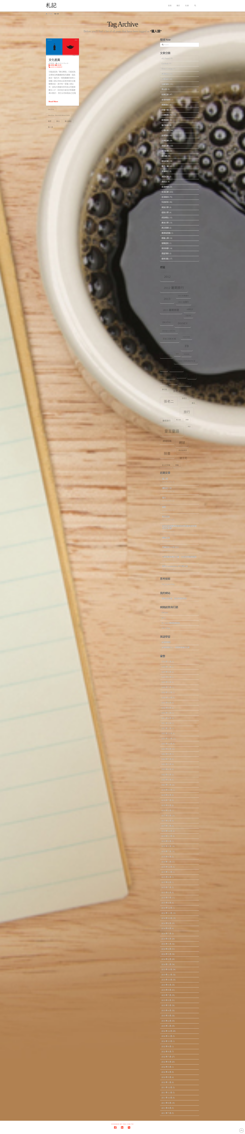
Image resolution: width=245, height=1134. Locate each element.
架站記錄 (165, 161)
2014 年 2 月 (166, 959)
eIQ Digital (166, 58)
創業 (164, 383)
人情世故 (165, 79)
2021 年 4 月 (166, 718)
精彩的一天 (167, 488)
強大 (164, 498)
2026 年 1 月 (166, 667)
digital (51, 109)
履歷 (49, 121)
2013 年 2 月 (166, 1021)
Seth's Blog (166, 628)
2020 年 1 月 (166, 785)
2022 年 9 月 (166, 703)
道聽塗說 (165, 243)
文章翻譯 (165, 140)
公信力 (181, 375)
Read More (53, 101)
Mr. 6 (164, 618)
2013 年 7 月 (166, 995)
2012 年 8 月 (166, 1051)
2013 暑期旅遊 (171, 310)
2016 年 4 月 (166, 856)
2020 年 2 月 (166, 780)
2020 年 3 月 (166, 774)
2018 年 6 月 (166, 805)
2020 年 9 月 (166, 749)
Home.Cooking (167, 69)
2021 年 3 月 (166, 723)
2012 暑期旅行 (174, 288)
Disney (183, 323)
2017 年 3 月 (166, 815)
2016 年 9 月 (166, 841)
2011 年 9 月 (166, 1103)
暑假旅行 (166, 421)
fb (187, 346)
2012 (167, 277)
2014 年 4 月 (166, 949)
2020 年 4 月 (166, 769)
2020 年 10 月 (167, 744)
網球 (182, 442)
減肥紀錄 (165, 176)
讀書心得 (165, 238)
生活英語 (165, 187)
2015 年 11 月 (167, 872)
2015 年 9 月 (166, 877)
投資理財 (165, 135)
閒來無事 (165, 248)
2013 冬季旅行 (183, 296)
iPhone (166, 355)
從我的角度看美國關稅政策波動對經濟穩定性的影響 (179, 527)
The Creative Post (168, 584)
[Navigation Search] (195, 5)
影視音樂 (165, 120)
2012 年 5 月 (166, 1067)
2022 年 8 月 (166, 708)
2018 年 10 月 (167, 790)
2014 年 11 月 (167, 913)
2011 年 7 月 (166, 1113)
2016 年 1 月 (166, 862)
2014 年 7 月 (166, 933)
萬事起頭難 (166, 233)
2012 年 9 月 (166, 1046)
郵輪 (177, 465)
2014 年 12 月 (167, 908)
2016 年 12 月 (167, 831)
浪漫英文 (165, 171)
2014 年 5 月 (166, 944)
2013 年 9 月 (166, 985)
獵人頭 (50, 127)
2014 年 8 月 (166, 928)
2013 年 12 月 (167, 969)
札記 (51, 5)
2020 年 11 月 (167, 738)
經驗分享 (165, 212)
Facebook (165, 63)
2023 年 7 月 (166, 687)
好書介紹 (165, 110)
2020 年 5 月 (166, 764)
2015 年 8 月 (166, 882)
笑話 (189, 426)
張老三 (177, 391)
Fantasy (186, 337)
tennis (186, 354)
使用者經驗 (168, 376)
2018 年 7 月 (166, 800)
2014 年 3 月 (166, 954)
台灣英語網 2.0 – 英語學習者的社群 (175, 647)
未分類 (164, 156)
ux (164, 368)
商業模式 (165, 105)
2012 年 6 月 (166, 1062)
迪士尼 (183, 458)
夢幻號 (164, 389)
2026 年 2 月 (166, 661)
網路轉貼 (165, 217)
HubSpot (165, 613)
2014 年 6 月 (166, 939)
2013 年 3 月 (166, 1015)
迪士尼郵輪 (166, 465)
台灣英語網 (166, 99)
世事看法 (165, 74)
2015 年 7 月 (166, 887)
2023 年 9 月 (166, 677)
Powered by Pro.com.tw (122, 1124)
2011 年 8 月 (166, 1108)
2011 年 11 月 (167, 1092)
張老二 (169, 401)
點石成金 (166, 517)
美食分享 (165, 223)
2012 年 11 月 (167, 1036)
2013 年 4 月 (166, 1010)
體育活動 (165, 259)
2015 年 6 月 (166, 892)
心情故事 (165, 130)
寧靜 (164, 507)
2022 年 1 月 (166, 713)
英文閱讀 (165, 228)
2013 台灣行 (183, 302)
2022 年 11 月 (167, 692)
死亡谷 (178, 420)
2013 (167, 299)
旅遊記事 (165, 146)
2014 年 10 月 (167, 918)
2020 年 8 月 (166, 754)
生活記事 (58, 65)
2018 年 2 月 (166, 810)
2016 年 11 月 (167, 836)
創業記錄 (165, 94)
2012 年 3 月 (166, 1077)
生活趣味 (165, 197)
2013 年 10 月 (167, 980)
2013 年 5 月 (166, 1005)
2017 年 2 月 (166, 820)
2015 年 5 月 (166, 897)
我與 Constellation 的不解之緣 (175, 566)
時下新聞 (165, 151)
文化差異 (54, 60)
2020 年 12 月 (167, 733)
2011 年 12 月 (167, 1087)
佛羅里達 (176, 368)
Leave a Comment (56, 67)
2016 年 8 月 (166, 846)
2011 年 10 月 (167, 1098)
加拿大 (173, 382)
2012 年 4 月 (166, 1072)
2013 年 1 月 (166, 1026)
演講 (186, 420)
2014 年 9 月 (166, 923)
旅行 (187, 412)
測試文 (164, 182)
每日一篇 (165, 166)
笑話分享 (165, 207)
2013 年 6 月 (166, 1000)
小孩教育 (165, 115)
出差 (192, 376)
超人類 (165, 479)
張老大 (184, 398)
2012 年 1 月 (166, 1082)
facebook (169, 338)
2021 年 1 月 (166, 728)
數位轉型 (68, 121)
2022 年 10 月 (167, 697)
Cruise (188, 316)
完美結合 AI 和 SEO (170, 547)
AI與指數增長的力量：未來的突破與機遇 (179, 557)
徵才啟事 (165, 125)
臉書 (167, 453)
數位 (58, 121)
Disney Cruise (169, 331)
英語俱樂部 (183, 450)
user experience (186, 361)
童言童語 (171, 431)
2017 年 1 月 (166, 826)
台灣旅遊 (185, 383)
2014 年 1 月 (166, 964)
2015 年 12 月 (167, 867)
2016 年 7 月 (166, 851)
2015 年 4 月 (166, 903)
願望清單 (165, 253)
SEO (177, 354)
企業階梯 (52, 65)
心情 (193, 397)
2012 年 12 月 (167, 1031)
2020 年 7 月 (166, 759)
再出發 (164, 89)
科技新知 (165, 202)
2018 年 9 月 (166, 795)
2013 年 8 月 (166, 990)
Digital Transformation (59, 115)
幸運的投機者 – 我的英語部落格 (174, 598)
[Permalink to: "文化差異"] (62, 47)
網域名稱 (167, 441)
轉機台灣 (166, 538)
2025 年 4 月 (166, 672)
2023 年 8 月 (166, 682)
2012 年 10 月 (167, 1041)
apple (189, 309)
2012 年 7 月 (166, 1057)
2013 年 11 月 (167, 974)
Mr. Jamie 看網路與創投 (171, 623)
